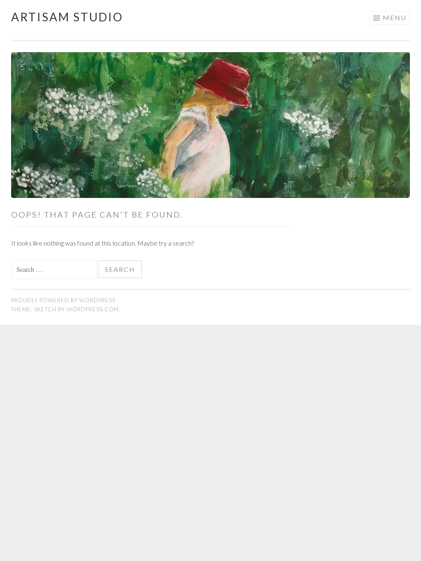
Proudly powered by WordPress (63, 300)
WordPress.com (93, 309)
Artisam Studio (67, 17)
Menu (395, 17)
